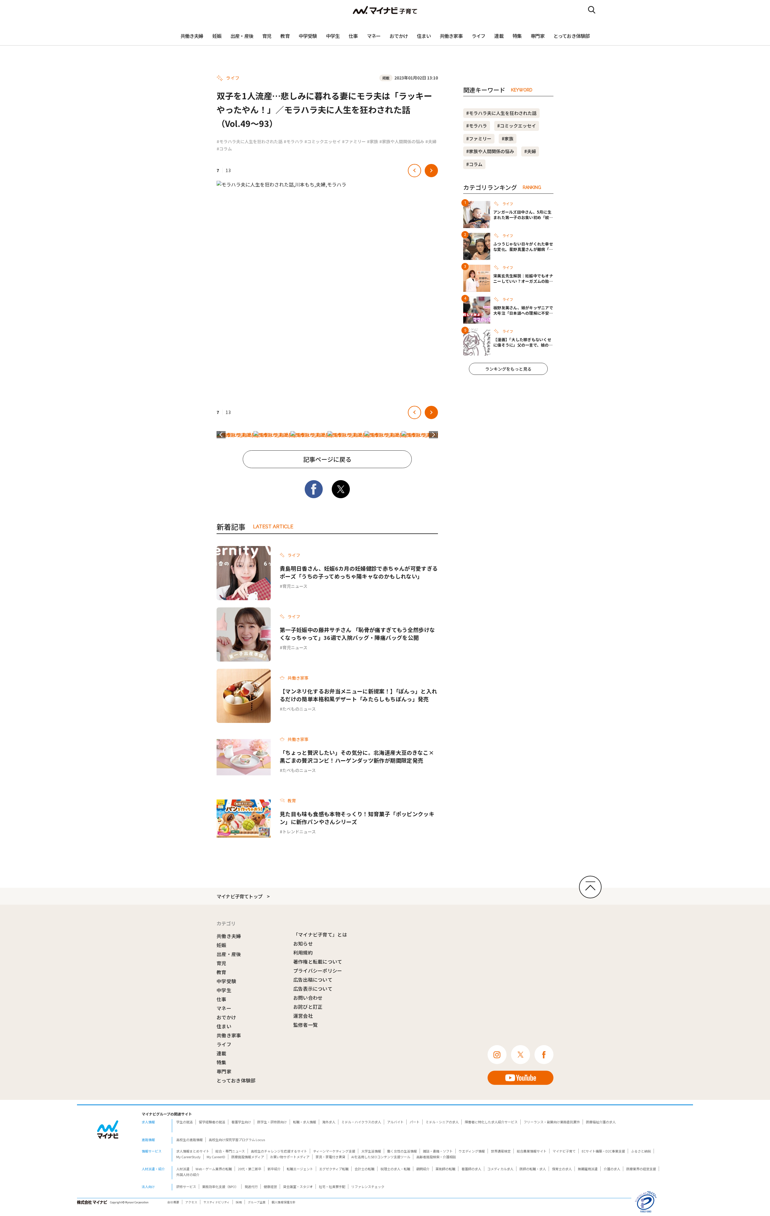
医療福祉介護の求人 (601, 1121)
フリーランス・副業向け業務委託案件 (552, 1121)
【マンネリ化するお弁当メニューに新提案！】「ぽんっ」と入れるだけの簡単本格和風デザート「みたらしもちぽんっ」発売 (358, 695)
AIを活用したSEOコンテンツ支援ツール (380, 1156)
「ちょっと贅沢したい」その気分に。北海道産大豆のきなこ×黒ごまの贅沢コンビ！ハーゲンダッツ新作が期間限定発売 (357, 756)
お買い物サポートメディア (290, 1156)
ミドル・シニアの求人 (442, 1121)
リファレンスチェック (367, 1186)
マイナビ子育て (564, 1151)
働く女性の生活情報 (402, 1151)
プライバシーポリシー (317, 970)
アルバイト (395, 1121)
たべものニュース (299, 709)
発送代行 (251, 1186)
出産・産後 (241, 35)
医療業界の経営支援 (641, 1168)
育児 (266, 35)
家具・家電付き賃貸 (330, 1156)
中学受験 (308, 35)
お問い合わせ (308, 997)
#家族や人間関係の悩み (401, 141)
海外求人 (328, 1121)
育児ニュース (294, 586)
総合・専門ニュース (230, 1151)
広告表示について (313, 988)
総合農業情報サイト (532, 1151)
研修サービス (186, 1186)
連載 (498, 35)
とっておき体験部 (571, 35)
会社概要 (173, 1202)
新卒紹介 (274, 1168)
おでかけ (399, 35)
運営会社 (303, 1015)
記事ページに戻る (327, 459)
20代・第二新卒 (249, 1168)
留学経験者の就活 (212, 1121)
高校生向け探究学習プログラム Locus (237, 1139)
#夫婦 (430, 141)
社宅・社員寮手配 (332, 1186)
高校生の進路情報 (189, 1139)
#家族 (372, 141)
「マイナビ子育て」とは (320, 934)
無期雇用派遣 (588, 1168)
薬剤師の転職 (445, 1168)
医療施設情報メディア (247, 1156)
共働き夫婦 (191, 35)
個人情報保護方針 (284, 1202)
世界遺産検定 (501, 1151)
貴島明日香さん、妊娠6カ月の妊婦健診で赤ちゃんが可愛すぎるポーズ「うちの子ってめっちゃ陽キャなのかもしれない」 (359, 572)
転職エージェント (300, 1168)
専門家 (537, 35)
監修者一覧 (305, 1024)
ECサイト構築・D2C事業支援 (603, 1151)
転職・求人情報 (304, 1121)
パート (415, 1121)
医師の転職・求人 (532, 1168)
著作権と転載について (317, 961)
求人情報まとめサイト (192, 1151)
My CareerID (216, 1156)
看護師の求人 (471, 1168)
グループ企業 (257, 1202)
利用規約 (303, 952)
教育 (284, 35)
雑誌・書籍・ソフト (438, 1151)
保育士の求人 (562, 1168)
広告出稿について (313, 979)
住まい (424, 35)
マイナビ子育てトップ (239, 896)
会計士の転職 (364, 1168)
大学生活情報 (371, 1151)
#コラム (224, 149)
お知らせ (303, 943)
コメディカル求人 (500, 1168)
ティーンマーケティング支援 (334, 1151)
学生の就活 (184, 1121)
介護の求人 (612, 1168)
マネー (374, 35)
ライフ (478, 35)
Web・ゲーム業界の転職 (214, 1168)
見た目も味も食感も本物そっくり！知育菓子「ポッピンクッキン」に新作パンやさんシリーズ (357, 818)
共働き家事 (451, 35)
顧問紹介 (423, 1168)
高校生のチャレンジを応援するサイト (279, 1151)
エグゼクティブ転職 (334, 1168)
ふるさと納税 (641, 1151)
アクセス (191, 1202)
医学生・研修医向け (272, 1121)
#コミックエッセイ (322, 141)
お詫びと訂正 (308, 1006)
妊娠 (216, 35)
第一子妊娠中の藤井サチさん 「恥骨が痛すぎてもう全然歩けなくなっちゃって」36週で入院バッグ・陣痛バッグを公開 (357, 633)
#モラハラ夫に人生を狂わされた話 (249, 141)
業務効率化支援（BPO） (220, 1186)
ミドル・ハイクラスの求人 (361, 1121)
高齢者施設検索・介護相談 (436, 1156)
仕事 (353, 35)
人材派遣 (182, 1168)
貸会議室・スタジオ (298, 1186)
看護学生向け (241, 1121)
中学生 (333, 35)
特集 (517, 35)
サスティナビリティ (216, 1202)
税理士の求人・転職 (395, 1168)
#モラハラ (293, 141)
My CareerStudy (188, 1156)
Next (433, 434)
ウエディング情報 (472, 1151)
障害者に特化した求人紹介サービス (491, 1121)
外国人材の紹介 (187, 1174)
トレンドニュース (299, 832)
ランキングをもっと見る (508, 369)
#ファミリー (354, 141)
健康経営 (270, 1186)
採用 (239, 1202)
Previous (221, 434)
